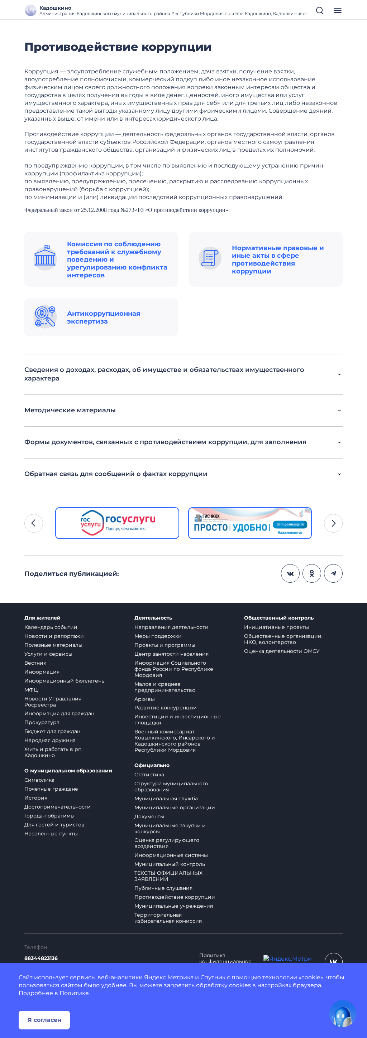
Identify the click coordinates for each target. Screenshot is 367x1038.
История (35, 798)
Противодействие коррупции (174, 897)
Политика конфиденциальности (225, 961)
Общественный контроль (279, 618)
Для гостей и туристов (54, 824)
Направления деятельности (171, 627)
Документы (149, 816)
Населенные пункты (51, 833)
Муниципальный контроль (169, 864)
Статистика (149, 774)
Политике (74, 993)
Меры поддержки (158, 636)
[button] (33, 523)
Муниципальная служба (166, 798)
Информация (41, 672)
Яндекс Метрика (169, 977)
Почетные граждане (51, 789)
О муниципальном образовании (68, 771)
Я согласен (44, 1020)
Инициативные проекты (276, 627)
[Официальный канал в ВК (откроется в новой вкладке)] (334, 962)
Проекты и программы (164, 645)
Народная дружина (50, 740)
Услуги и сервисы (48, 654)
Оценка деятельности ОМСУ (282, 651)
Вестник (35, 663)
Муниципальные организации (174, 807)
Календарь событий (50, 627)
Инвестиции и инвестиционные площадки (177, 719)
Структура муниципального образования (171, 786)
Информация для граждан (59, 713)
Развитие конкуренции (165, 707)
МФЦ (31, 690)
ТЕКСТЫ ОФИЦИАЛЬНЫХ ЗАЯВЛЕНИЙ (168, 876)
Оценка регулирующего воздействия (166, 843)
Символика (39, 780)
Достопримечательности (57, 807)
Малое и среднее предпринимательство (164, 687)
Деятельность (153, 618)
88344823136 (41, 958)
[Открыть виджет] (342, 1013)
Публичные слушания (163, 888)
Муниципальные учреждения (173, 906)
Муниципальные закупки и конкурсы (170, 828)
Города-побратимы (49, 816)
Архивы (144, 699)
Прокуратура (41, 722)
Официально (152, 765)
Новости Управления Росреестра (52, 701)
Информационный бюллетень (64, 681)
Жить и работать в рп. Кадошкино (53, 752)
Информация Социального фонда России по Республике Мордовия (173, 669)
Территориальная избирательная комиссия (168, 918)
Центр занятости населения (171, 654)
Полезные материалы (53, 645)
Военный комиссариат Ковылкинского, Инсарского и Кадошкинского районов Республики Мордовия (174, 740)
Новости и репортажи (54, 636)
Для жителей (42, 618)
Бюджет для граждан (52, 731)
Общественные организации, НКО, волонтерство (283, 639)
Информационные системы (171, 855)
